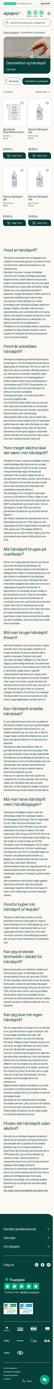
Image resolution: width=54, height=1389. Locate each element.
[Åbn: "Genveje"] (27, 1238)
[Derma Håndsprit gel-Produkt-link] (14, 196)
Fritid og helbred (11, 32)
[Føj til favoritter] (22, 103)
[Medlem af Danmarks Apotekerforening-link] (45, 3)
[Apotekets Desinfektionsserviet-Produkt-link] (14, 129)
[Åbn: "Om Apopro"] (27, 1246)
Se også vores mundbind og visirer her (26, 1190)
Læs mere (11, 69)
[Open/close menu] (48, 13)
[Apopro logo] (12, 13)
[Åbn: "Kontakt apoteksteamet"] (27, 1229)
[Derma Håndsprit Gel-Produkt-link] (40, 129)
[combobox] (27, 22)
